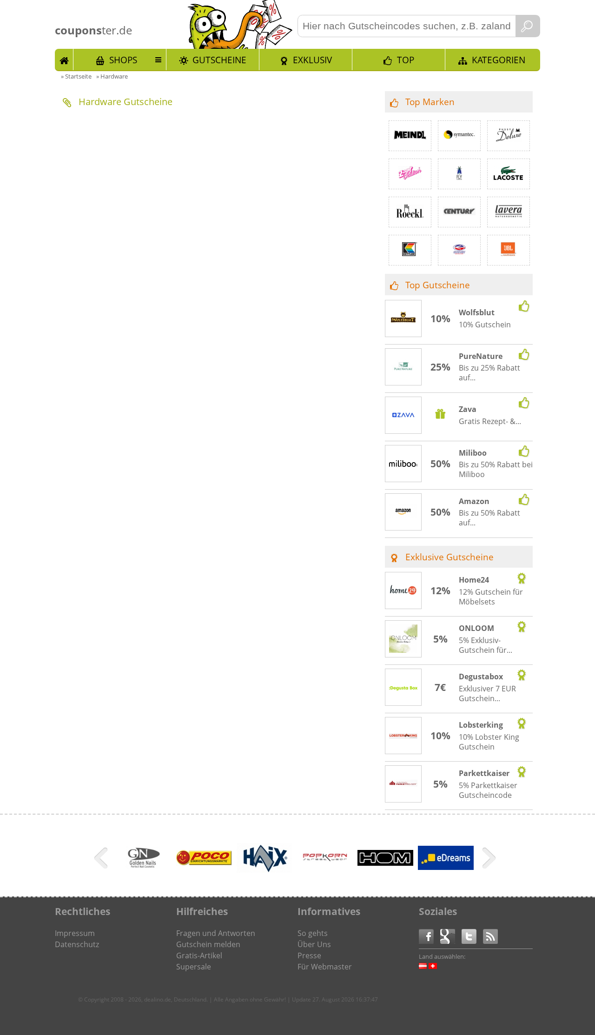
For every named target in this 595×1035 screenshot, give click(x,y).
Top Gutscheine (437, 285)
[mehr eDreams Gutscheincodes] (446, 867)
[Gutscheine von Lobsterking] (403, 736)
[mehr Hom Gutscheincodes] (385, 863)
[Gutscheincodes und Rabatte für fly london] (459, 174)
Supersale (193, 967)
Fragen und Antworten (215, 933)
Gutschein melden (208, 944)
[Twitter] (472, 936)
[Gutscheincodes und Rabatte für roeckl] (410, 212)
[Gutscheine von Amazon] (403, 512)
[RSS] (490, 936)
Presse (309, 955)
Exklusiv (312, 59)
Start (64, 59)
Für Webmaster (325, 967)
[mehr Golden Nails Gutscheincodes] (144, 874)
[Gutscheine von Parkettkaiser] (403, 784)
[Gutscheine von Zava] (403, 416)
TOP (405, 59)
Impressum (75, 933)
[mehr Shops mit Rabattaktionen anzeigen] (102, 859)
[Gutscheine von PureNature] (403, 367)
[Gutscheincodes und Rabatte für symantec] (459, 136)
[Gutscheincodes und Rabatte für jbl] (508, 250)
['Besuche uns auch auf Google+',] (451, 936)
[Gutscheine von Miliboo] (403, 464)
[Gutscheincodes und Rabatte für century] (459, 212)
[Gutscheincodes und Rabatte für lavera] (508, 212)
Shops (123, 59)
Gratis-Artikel (199, 955)
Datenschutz (77, 944)
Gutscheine (219, 59)
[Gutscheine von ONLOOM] (403, 639)
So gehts (313, 933)
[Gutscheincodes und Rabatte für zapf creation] (410, 174)
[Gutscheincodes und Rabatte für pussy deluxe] (508, 136)
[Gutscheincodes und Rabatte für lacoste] (508, 174)
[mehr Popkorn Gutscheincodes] (325, 874)
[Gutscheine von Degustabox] (403, 688)
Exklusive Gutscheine (449, 557)
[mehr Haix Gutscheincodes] (264, 870)
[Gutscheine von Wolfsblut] (403, 319)
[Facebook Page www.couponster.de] (429, 936)
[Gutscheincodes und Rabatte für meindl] (410, 136)
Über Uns (314, 944)
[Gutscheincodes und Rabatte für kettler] (410, 250)
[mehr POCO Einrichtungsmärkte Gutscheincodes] (204, 863)
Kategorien (498, 59)
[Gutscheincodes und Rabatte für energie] (459, 250)
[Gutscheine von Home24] (403, 591)
